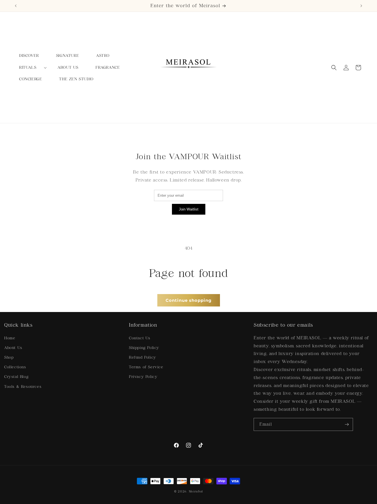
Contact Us (139, 338)
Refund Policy (142, 357)
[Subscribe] (347, 424)
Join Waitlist (188, 209)
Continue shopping (189, 300)
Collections (15, 367)
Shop (9, 357)
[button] (29, 67)
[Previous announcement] (16, 6)
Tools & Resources (22, 387)
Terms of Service (146, 367)
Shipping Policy (144, 348)
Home (9, 338)
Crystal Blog (16, 377)
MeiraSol (196, 491)
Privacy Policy (143, 377)
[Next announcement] (361, 6)
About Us (13, 348)
